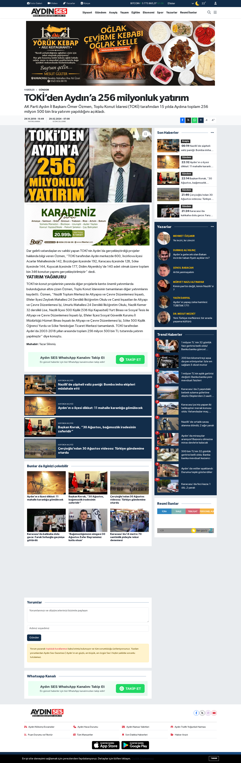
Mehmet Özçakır (184, 236)
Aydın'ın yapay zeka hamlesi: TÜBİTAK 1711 (190, 304)
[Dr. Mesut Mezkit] (163, 317)
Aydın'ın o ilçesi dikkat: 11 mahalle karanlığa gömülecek (197, 165)
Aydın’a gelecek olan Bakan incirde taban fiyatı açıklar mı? (191, 256)
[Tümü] (212, 132)
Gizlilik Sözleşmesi (142, 758)
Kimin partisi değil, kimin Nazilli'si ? (193, 288)
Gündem (100, 12)
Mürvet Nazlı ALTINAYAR (188, 282)
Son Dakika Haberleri (136, 735)
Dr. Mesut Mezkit (184, 314)
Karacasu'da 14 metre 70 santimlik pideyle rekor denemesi (126, 537)
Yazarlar (70, 3)
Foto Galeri (36, 3)
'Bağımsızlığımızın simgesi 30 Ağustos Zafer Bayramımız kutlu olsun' (87, 537)
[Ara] (209, 12)
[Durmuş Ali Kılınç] (163, 254)
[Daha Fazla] (201, 120)
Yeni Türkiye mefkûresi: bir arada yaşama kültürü (192, 320)
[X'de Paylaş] (188, 120)
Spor (160, 12)
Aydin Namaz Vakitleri (137, 727)
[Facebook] (196, 713)
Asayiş (113, 12)
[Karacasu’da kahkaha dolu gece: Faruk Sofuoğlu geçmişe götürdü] (46, 520)
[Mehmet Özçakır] (163, 238)
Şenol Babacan (183, 268)
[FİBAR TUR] (88, 225)
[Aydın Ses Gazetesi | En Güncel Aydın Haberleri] (48, 12)
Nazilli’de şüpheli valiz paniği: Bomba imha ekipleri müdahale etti (196, 148)
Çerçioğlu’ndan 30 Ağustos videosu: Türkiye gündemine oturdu (128, 499)
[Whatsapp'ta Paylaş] (194, 120)
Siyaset (87, 12)
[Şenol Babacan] (163, 270)
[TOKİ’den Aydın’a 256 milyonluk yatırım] (88, 165)
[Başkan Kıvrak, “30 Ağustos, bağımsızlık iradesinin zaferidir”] (88, 482)
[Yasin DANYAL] (163, 301)
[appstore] (106, 745)
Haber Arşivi (181, 735)
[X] (202, 713)
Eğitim (135, 12)
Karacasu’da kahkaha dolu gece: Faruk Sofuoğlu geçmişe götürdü (46, 537)
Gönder (34, 637)
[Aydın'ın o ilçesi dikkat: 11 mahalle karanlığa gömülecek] (46, 482)
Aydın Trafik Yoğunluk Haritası (190, 727)
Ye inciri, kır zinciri (184, 240)
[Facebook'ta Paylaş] (182, 120)
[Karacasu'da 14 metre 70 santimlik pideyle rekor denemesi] (129, 520)
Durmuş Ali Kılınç (184, 250)
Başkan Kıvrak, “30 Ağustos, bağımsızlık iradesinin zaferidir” (86, 499)
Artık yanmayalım (183, 272)
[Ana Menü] (215, 12)
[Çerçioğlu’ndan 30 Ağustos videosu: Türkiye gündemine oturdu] (129, 482)
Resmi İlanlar (188, 12)
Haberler (29, 90)
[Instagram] (208, 713)
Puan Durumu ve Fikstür (40, 735)
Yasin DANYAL (181, 298)
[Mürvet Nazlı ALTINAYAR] (163, 285)
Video (54, 3)
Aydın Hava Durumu (88, 727)
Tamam (214, 758)
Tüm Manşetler (85, 735)
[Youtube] (214, 713)
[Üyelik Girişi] (214, 3)
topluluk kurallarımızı (57, 649)
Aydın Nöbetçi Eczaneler (41, 727)
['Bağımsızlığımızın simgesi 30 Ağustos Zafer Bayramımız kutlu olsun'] (88, 520)
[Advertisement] (88, 572)
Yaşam (124, 12)
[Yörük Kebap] (120, 53)
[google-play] (135, 745)
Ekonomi (148, 12)
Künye (86, 3)
